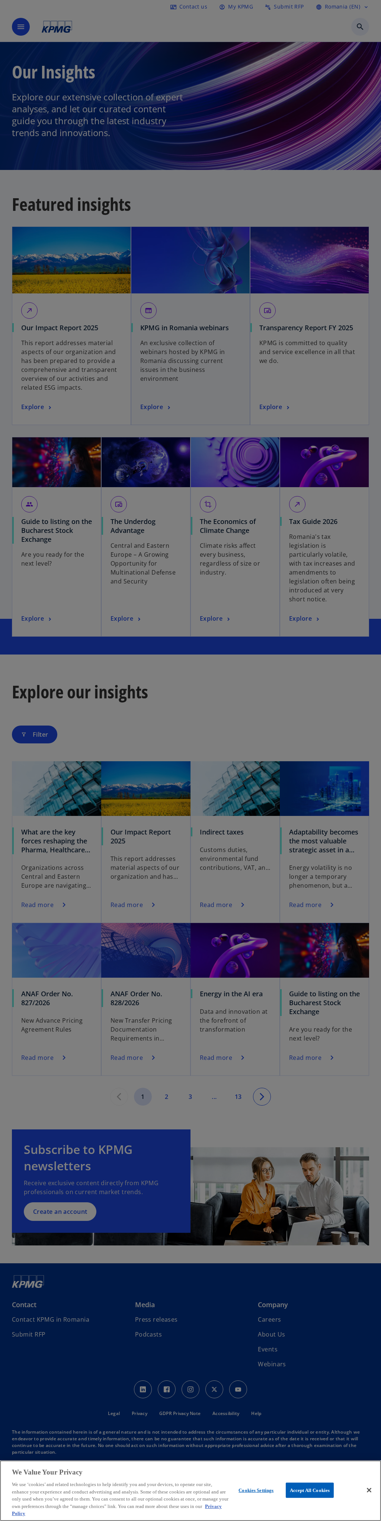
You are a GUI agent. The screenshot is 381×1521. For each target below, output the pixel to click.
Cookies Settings (255, 1490)
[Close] (369, 1490)
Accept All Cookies (310, 1490)
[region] (190, 1490)
